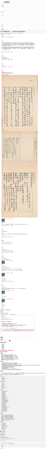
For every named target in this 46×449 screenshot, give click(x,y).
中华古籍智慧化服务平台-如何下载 (6, 366)
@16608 (8, 66)
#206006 (6, 249)
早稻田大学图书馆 (4, 403)
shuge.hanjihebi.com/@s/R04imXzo (6, 259)
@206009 (8, 252)
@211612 (8, 260)
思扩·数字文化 (12, 443)
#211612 (5, 278)
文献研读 (3, 343)
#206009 (5, 266)
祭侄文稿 (3, 386)
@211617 (8, 281)
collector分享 (4, 373)
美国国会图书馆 (4, 399)
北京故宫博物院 (4, 423)
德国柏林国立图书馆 (4, 411)
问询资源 (9, 33)
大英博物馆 (3, 428)
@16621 (8, 225)
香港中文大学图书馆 (4, 409)
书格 (4, 443)
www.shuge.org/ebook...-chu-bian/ (6, 58)
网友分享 (12, 374)
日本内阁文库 (3, 392)
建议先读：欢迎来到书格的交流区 (8, 354)
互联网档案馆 (3, 396)
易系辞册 (3, 385)
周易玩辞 (3, 382)
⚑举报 (12, 59)
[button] (3, 328)
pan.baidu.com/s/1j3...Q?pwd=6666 (9, 73)
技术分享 (37, 373)
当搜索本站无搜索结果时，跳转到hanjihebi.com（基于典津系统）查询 (10, 363)
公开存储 (3, 377)
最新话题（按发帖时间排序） (4, 351)
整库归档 (39, 373)
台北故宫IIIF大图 (26, 373)
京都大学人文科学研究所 (5, 74)
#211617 (5, 304)
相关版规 (9, 321)
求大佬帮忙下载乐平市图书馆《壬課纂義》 (7, 367)
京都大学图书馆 (4, 394)
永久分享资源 (5, 374)
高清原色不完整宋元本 (21, 374)
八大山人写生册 (4, 384)
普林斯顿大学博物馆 (4, 427)
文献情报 (3, 346)
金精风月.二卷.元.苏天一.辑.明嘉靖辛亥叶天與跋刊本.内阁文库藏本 (10, 369)
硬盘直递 (3, 379)
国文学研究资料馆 (4, 407)
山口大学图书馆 (4, 410)
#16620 (6, 231)
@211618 (8, 290)
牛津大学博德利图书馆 (4, 402)
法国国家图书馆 (4, 397)
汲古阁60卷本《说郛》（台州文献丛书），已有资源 (8, 364)
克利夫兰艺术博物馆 (4, 425)
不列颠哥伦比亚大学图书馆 (5, 398)
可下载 (22, 373)
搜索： (1, 340)
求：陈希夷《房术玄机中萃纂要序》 (9, 357)
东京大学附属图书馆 (4, 408)
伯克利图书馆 (3, 405)
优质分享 (9, 373)
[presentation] (3, 328)
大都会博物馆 (3, 424)
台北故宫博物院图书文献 (5, 400)
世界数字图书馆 (4, 395)
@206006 (8, 236)
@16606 (8, 59)
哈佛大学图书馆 (4, 393)
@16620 (8, 218)
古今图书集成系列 (18, 373)
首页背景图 (16, 374)
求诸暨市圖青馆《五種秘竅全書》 (9, 355)
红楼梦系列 (9, 374)
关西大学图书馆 (4, 404)
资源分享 (3, 344)
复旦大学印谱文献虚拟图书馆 (5, 406)
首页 (5, 33)
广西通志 (3, 383)
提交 (1, 337)
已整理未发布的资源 (4, 378)
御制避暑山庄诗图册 (4, 387)
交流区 (7, 33)
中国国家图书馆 (4, 391)
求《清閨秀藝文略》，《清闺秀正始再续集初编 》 (13, 31)
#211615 (6, 296)
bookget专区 (3, 348)
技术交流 (3, 347)
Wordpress (8, 443)
